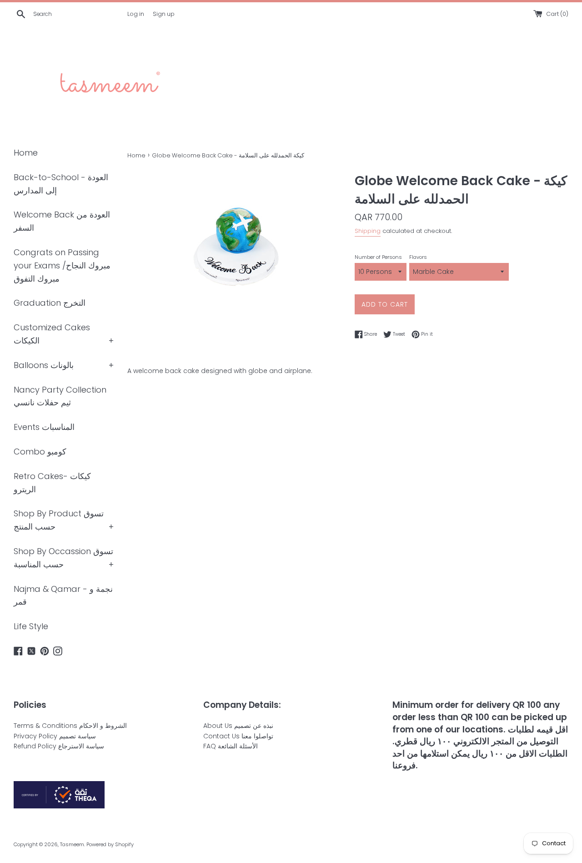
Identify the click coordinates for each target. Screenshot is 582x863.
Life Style (31, 626)
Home (26, 152)
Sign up (164, 14)
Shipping (368, 231)
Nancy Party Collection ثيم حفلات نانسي (60, 396)
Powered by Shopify (110, 844)
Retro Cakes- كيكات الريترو (52, 482)
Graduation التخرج (49, 302)
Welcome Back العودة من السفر (62, 221)
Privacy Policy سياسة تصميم (55, 736)
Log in (135, 14)
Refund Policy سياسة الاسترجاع (59, 746)
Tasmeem (72, 844)
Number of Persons (378, 257)
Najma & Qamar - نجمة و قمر (63, 595)
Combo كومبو (40, 451)
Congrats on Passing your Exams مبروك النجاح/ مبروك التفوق (62, 265)
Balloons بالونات (44, 365)
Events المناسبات (44, 427)
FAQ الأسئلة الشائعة (230, 746)
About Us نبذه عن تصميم (238, 725)
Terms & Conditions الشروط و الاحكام (70, 725)
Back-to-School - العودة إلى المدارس (61, 184)
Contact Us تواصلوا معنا (238, 736)
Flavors (418, 257)
